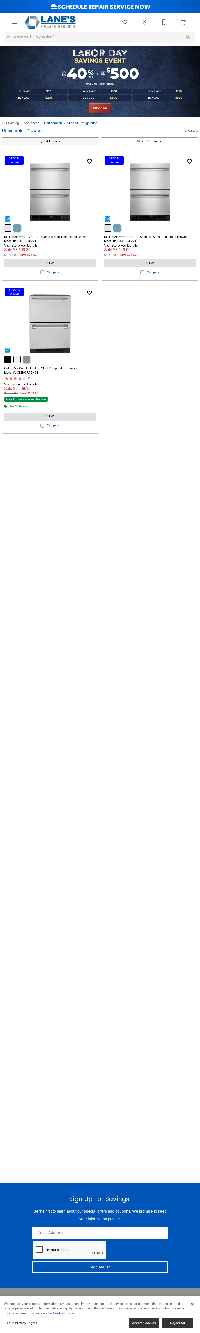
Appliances (31, 123)
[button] (14, 22)
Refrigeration (53, 123)
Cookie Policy (63, 1313)
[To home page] (50, 22)
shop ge (100, 108)
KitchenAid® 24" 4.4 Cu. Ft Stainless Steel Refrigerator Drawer (145, 237)
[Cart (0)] (183, 22)
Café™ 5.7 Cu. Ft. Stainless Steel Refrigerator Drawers (40, 368)
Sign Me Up (100, 1267)
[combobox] (149, 141)
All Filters (53, 141)
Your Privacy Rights (22, 1323)
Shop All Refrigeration (82, 123)
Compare (53, 272)
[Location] (144, 22)
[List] (125, 22)
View (50, 263)
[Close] (192, 1304)
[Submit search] (187, 37)
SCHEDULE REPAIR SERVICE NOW (104, 7)
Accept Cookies (144, 1323)
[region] (100, 1314)
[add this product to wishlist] (89, 161)
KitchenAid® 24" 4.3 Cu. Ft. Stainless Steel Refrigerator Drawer (46, 237)
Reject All (177, 1323)
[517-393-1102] (164, 22)
